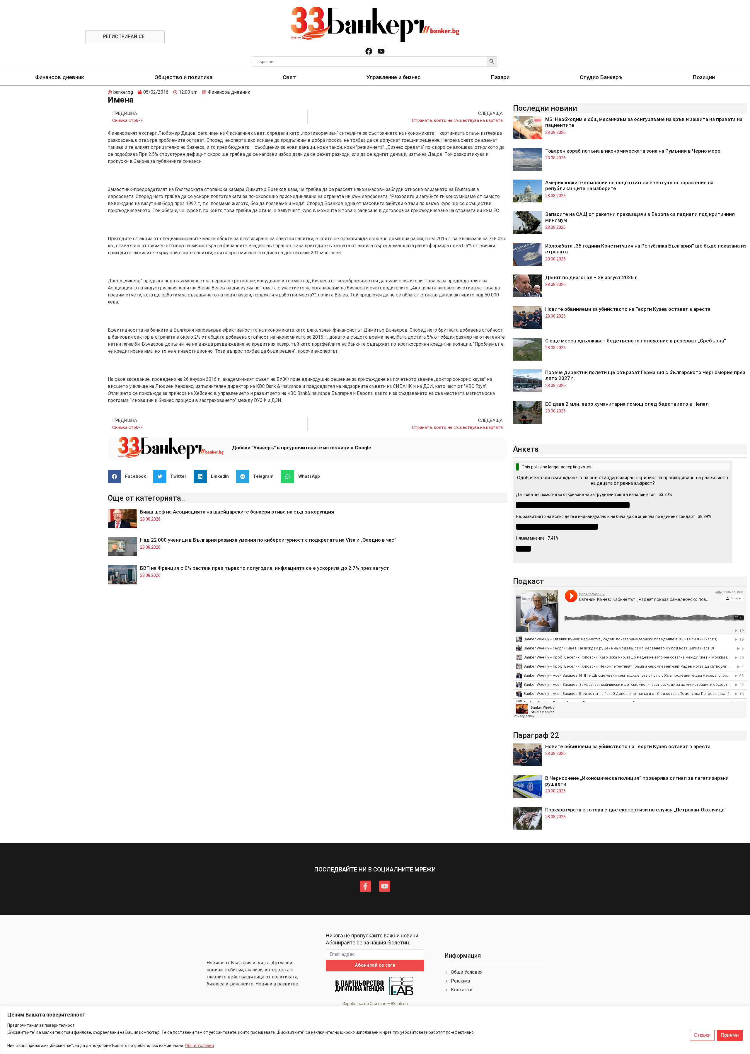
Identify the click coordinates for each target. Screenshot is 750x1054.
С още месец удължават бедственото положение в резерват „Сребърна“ (635, 341)
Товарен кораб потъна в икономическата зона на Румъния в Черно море (632, 151)
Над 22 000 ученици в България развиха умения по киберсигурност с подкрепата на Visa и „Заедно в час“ (268, 540)
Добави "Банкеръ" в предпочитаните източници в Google (301, 448)
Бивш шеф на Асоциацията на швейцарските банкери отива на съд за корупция (237, 512)
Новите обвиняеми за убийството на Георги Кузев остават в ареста (627, 309)
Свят (289, 77)
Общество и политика (183, 77)
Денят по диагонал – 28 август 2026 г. (591, 277)
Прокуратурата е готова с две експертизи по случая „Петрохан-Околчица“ (636, 810)
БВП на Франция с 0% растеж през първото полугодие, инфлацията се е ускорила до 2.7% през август (264, 568)
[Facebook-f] (365, 886)
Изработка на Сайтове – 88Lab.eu (375, 1003)
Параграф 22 (536, 735)
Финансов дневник (59, 77)
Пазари (500, 77)
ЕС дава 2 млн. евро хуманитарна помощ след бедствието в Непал (627, 404)
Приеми (730, 1035)
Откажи (702, 1035)
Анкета (526, 449)
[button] (129, 476)
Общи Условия (199, 1045)
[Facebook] (369, 51)
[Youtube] (381, 51)
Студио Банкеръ (601, 77)
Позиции (704, 77)
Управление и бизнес (394, 77)
